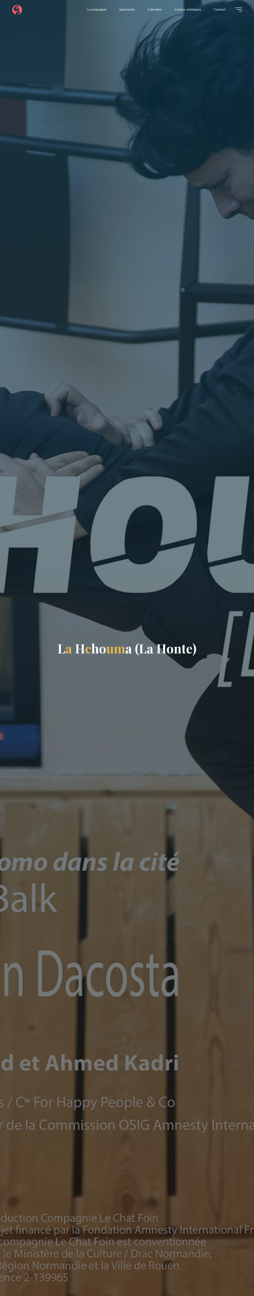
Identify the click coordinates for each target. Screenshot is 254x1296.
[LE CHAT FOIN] (17, 9)
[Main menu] (238, 10)
